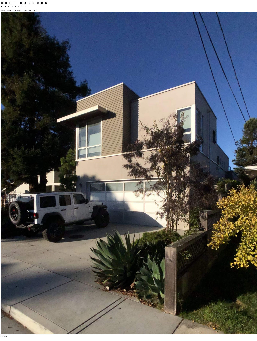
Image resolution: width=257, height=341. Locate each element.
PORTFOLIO (6, 11)
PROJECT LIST (30, 11)
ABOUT (18, 11)
